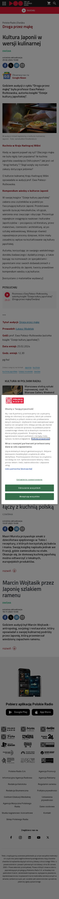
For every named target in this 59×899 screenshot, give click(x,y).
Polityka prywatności (40, 438)
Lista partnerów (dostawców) (18, 469)
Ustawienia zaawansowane (29, 479)
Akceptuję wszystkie (30, 496)
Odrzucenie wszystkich (29, 487)
